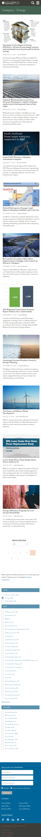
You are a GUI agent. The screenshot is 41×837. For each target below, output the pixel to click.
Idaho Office (5, 806)
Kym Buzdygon (11, 739)
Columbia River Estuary (13, 664)
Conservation (10, 671)
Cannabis (9, 636)
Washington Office (25, 806)
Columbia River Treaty (13, 667)
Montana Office (6, 809)
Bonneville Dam (11, 626)
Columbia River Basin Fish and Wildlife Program (21, 660)
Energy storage (11, 698)
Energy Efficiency (12, 695)
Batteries (9, 622)
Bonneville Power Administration (17, 629)
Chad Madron (10, 721)
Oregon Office (23, 803)
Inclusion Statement (7, 836)
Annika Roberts (11, 712)
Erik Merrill (9, 727)
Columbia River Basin (13, 657)
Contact (5, 798)
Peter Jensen (11, 745)
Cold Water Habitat (12, 650)
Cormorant (9, 674)
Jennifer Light (10, 730)
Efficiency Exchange (12, 685)
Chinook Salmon (11, 643)
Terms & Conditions (7, 833)
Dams (8, 678)
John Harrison (11, 733)
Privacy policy (5, 830)
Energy (9, 598)
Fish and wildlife (12, 595)
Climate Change (11, 646)
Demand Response (12, 681)
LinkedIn (12, 819)
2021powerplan (11, 612)
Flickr (22, 819)
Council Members (24, 809)
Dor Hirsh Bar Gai (12, 724)
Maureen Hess (10, 742)
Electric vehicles (11, 688)
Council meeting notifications (21, 788)
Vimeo (17, 819)
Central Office (5, 803)
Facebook (2, 819)
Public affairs (10, 601)
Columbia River (11, 653)
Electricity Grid (11, 691)
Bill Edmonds (10, 715)
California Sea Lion (12, 633)
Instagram (7, 819)
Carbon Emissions (12, 640)
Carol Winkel (11, 718)
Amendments (10, 615)
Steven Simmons (11, 748)
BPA (7, 619)
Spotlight (6, 788)
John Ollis (9, 736)
